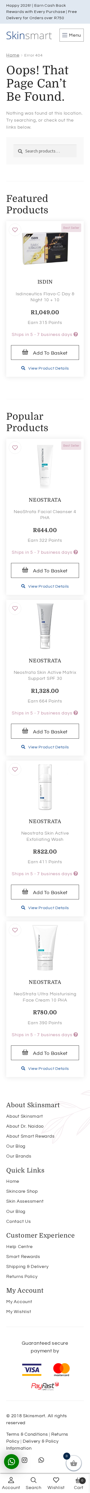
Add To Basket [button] (50, 353)
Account (11, 1487)
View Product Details (48, 368)
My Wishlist (18, 1311)
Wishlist (56, 1487)
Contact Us (18, 1221)
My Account (19, 1301)
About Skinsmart (24, 1116)
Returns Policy (22, 1276)
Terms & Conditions (27, 1434)
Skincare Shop (22, 1191)
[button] (15, 230)
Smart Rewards (23, 1256)
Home (12, 55)
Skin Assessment (25, 1201)
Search (34, 1487)
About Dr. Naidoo (25, 1126)
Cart (79, 1484)
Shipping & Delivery (27, 1266)
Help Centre (19, 1246)
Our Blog (16, 1146)
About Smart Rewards (30, 1136)
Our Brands (19, 1156)
